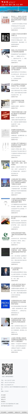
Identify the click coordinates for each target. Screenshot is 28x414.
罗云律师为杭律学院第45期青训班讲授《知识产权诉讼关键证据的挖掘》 (18, 321)
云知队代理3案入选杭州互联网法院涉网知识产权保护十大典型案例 (19, 339)
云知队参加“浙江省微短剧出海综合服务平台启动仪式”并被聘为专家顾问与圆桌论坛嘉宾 (19, 181)
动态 (6, 4)
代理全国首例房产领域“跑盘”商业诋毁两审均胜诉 (18, 234)
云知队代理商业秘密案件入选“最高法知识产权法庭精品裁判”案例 (19, 200)
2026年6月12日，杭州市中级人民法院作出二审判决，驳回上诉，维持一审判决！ (19, 240)
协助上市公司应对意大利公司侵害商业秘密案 (19, 51)
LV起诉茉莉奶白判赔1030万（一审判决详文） (17, 102)
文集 (14, 4)
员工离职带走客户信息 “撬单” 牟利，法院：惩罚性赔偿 (19, 162)
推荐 (21, 4)
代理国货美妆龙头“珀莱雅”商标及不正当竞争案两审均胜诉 (18, 302)
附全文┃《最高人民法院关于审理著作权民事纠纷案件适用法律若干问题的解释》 (19, 19)
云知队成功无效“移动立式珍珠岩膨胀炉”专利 (18, 285)
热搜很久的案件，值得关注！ (18, 106)
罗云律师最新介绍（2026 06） (16, 269)
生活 (17, 4)
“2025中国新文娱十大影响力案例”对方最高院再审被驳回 (18, 113)
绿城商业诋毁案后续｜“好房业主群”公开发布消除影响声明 (18, 131)
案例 (10, 4)
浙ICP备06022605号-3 (7, 405)
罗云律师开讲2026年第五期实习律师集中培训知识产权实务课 (19, 68)
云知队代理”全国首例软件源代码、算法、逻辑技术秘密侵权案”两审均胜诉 (19, 251)
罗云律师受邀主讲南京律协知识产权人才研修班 (19, 85)
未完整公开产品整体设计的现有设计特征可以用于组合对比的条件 (19, 145)
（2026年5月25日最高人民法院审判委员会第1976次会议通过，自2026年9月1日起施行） (19, 26)
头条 (3, 4)
